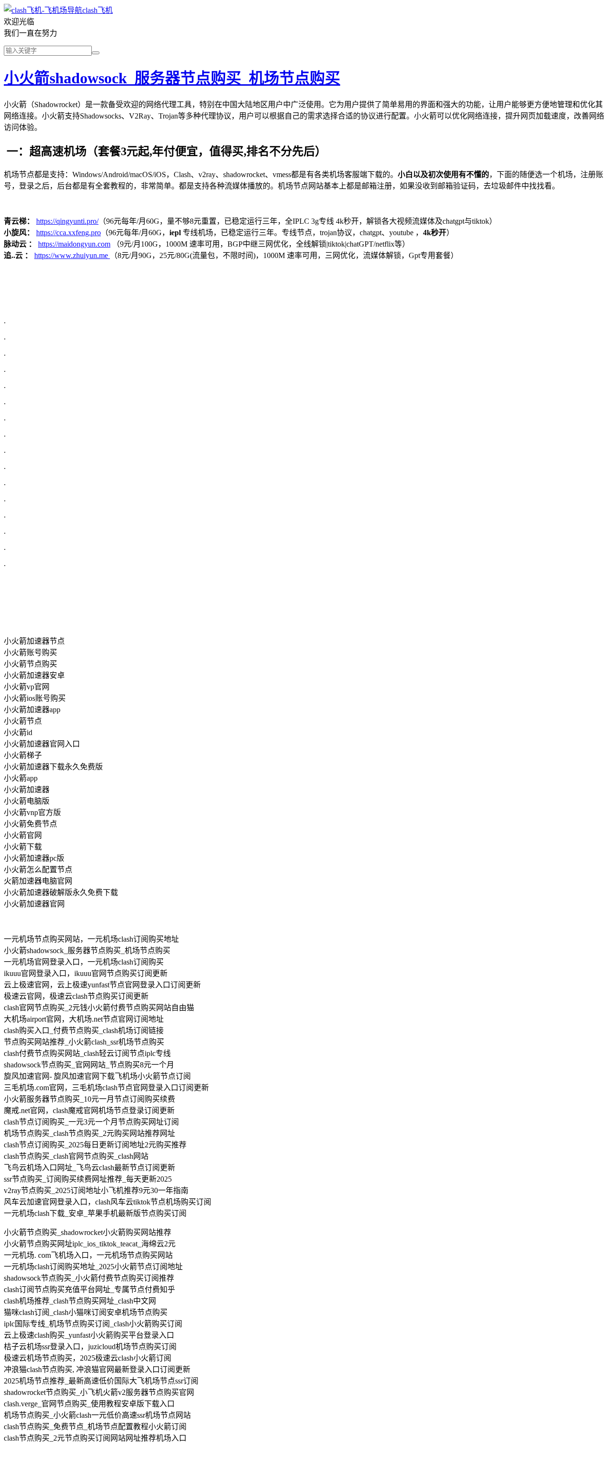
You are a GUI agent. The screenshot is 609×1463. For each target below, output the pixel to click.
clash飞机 (97, 10)
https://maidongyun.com (74, 244)
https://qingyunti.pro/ (67, 221)
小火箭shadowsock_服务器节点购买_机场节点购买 (172, 78)
